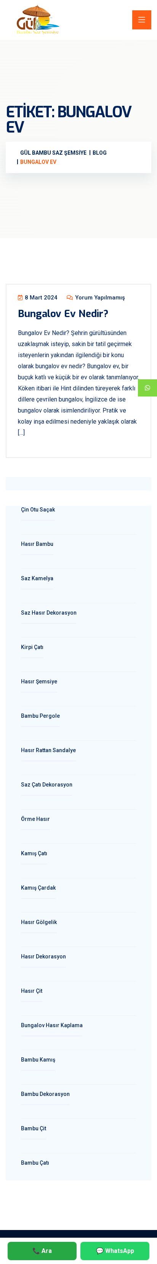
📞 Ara (42, 1250)
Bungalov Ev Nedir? (63, 313)
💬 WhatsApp (115, 1250)
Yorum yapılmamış (99, 297)
